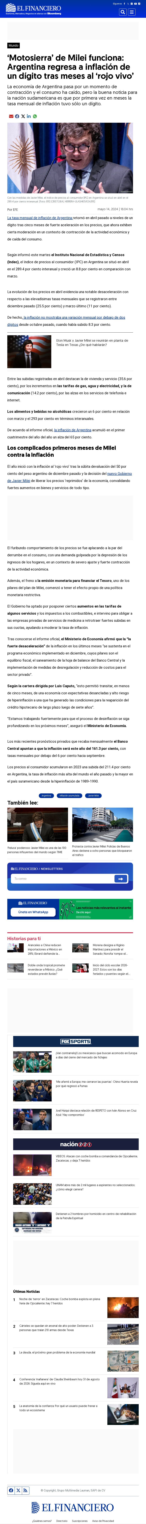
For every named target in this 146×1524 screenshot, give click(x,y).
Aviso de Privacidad (103, 1521)
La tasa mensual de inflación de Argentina (40, 218)
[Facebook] (125, 3)
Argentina (46, 795)
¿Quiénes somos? (42, 1521)
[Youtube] (136, 3)
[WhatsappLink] (70, 909)
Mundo (13, 45)
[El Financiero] (33, 9)
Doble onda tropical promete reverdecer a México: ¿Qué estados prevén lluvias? (46, 970)
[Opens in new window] (32, 1062)
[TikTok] (140, 3)
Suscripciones (79, 1521)
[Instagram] (132, 3)
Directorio (61, 1521)
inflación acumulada (69, 795)
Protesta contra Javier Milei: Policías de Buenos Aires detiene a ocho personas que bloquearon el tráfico (102, 851)
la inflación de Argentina (72, 430)
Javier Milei (93, 795)
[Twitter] (129, 3)
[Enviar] (120, 878)
